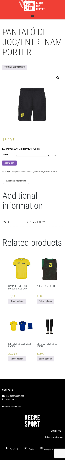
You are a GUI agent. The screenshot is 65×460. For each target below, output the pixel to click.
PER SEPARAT (27, 171)
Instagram (48, 449)
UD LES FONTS (50, 171)
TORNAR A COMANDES (15, 67)
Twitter (31, 449)
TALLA (5, 154)
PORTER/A (38, 171)
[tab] (16, 181)
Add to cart (9, 163)
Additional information (16, 180)
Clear (54, 155)
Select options (17, 301)
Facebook (14, 449)
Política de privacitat (54, 437)
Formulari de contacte (11, 406)
